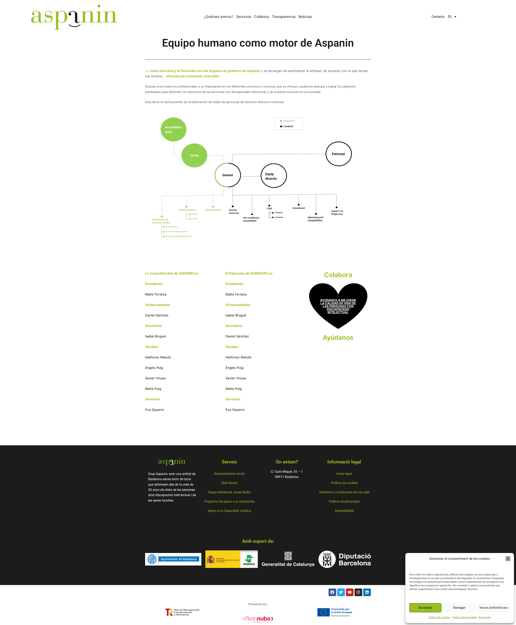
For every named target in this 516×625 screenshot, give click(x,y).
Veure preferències (494, 607)
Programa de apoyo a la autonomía (229, 501)
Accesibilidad (344, 511)
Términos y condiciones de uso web (344, 492)
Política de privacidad (464, 617)
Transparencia (284, 17)
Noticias (305, 17)
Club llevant (229, 483)
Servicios (243, 17)
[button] (508, 559)
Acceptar (425, 607)
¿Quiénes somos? (218, 17)
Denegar (459, 607)
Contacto (438, 17)
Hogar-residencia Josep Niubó (229, 492)
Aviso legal (485, 617)
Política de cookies (439, 617)
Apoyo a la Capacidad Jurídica (229, 511)
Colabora (261, 17)
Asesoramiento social (229, 474)
